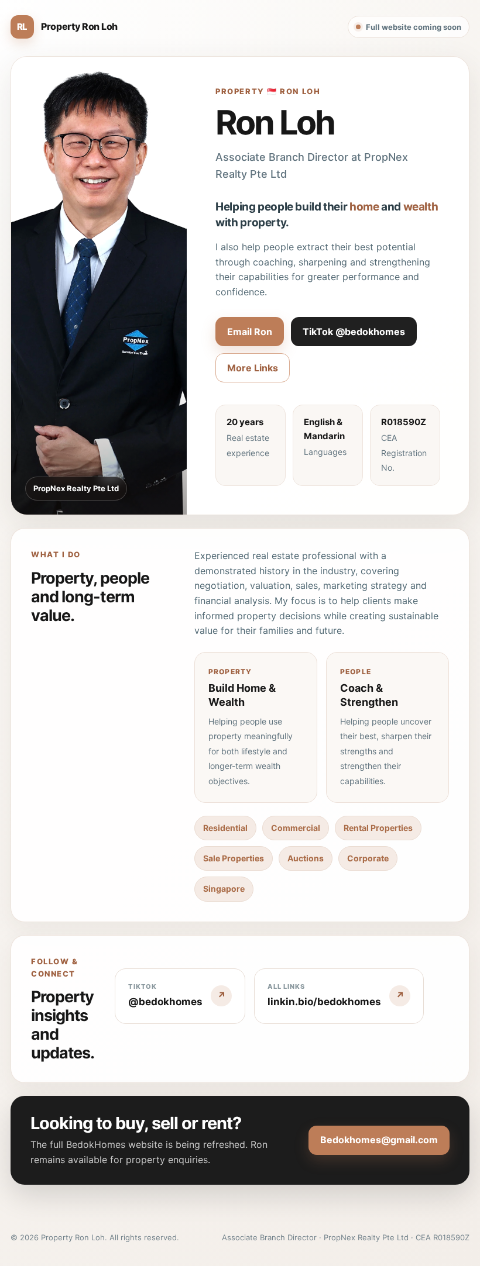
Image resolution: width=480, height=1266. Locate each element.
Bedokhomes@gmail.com (379, 1140)
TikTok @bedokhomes (354, 331)
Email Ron (249, 331)
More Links (252, 368)
